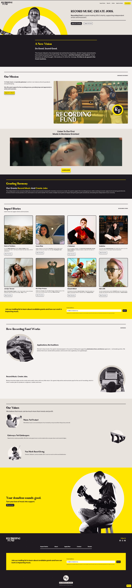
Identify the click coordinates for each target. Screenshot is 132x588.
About (56, 546)
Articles (113, 3)
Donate (90, 546)
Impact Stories (102, 3)
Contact (79, 546)
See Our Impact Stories (123, 208)
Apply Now (67, 546)
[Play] (91, 102)
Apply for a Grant (119, 3)
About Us (108, 3)
